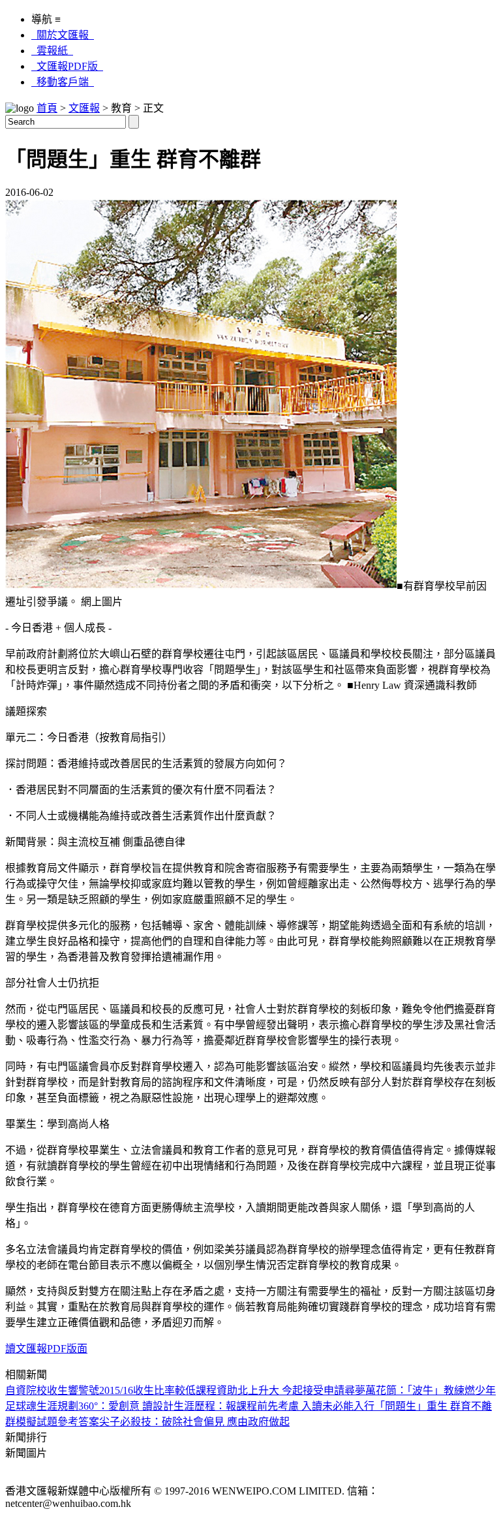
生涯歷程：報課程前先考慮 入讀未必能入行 (274, 1406)
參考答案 (78, 1421)
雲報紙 (52, 50)
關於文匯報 (62, 34)
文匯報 (84, 108)
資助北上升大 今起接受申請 (280, 1390)
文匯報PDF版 (67, 66)
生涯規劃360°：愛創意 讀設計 (105, 1406)
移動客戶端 (62, 81)
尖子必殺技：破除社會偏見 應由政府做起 (194, 1421)
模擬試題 (36, 1421)
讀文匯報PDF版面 (46, 1348)
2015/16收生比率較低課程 (158, 1390)
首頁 (47, 108)
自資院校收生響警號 (52, 1390)
